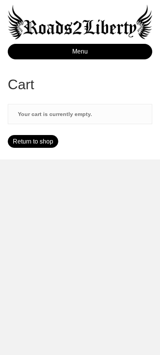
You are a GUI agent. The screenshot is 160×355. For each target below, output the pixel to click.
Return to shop (33, 141)
